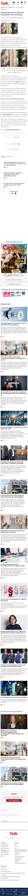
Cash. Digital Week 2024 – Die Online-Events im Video (13, 873)
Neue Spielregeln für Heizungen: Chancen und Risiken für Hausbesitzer (13, 324)
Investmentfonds (5, 848)
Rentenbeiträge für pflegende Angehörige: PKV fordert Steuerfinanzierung (13, 174)
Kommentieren (14, 149)
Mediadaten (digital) (20, 856)
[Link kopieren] (9, 144)
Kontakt (17, 854)
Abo (16, 844)
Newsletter (17, 859)
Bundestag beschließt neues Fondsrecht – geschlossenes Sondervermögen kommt (13, 632)
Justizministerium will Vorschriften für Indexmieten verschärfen (13, 531)
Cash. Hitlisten (4, 878)
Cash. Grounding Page (20, 863)
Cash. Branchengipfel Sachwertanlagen (10, 876)
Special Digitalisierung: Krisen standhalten (14, 697)
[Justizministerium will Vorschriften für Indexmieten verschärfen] (14, 521)
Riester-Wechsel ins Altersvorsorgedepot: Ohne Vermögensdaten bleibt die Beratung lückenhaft (12, 733)
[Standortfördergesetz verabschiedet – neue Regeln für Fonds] (14, 418)
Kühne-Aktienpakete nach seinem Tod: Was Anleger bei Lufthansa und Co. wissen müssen (15, 163)
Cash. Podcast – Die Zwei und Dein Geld (10, 880)
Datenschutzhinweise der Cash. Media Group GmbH (21, 850)
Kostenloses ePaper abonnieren (14, 280)
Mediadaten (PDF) (19, 858)
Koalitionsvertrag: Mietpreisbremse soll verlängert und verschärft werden (13, 665)
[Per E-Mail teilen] (19, 144)
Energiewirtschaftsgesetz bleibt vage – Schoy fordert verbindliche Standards (12, 462)
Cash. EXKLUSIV (4, 869)
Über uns (17, 861)
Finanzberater (4, 846)
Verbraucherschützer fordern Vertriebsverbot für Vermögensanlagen (13, 565)
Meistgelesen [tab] (9, 156)
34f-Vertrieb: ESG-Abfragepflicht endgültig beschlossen (13, 599)
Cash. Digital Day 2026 (6, 871)
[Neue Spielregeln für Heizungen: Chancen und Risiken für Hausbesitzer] (14, 314)
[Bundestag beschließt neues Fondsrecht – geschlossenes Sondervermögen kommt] (14, 622)
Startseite (16, 137)
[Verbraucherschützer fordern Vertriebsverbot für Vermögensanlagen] (14, 555)
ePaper (16, 846)
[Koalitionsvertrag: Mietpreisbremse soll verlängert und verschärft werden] (14, 656)
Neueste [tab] (3, 156)
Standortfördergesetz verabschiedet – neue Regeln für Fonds (14, 427)
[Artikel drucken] (14, 144)
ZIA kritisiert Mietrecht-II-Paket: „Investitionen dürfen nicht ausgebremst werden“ (13, 358)
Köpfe (2, 856)
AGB (16, 848)
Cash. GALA (3, 875)
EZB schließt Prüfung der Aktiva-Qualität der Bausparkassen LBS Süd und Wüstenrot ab (14, 393)
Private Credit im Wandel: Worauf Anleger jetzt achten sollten (14, 184)
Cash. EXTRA (3, 868)
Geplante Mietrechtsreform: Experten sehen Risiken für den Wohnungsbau (12, 496)
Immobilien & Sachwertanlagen (5, 850)
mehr (7, 167)
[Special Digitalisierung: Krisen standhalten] (14, 688)
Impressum (17, 852)
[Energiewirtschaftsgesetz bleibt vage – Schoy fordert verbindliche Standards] (14, 453)
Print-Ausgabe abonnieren (14, 284)
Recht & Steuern (4, 854)
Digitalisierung (4, 852)
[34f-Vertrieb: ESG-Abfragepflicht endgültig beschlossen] (14, 590)
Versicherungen (4, 844)
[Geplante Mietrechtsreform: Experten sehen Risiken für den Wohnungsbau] (14, 486)
